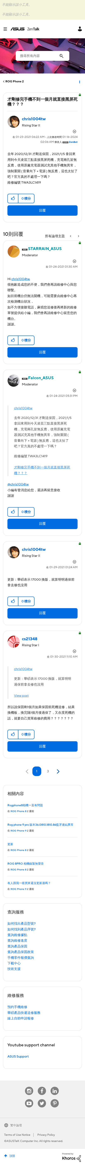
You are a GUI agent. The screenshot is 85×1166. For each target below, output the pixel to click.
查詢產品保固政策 (20, 952)
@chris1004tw (18, 484)
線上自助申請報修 (20, 1018)
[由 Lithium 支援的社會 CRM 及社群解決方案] (71, 1157)
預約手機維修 (17, 1007)
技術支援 (14, 969)
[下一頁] (57, 772)
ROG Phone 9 (18, 830)
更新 (10, 844)
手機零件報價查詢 (20, 958)
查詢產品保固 (17, 946)
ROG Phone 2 (14, 81)
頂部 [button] (12, 1156)
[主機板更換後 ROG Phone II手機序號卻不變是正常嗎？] (78, 236)
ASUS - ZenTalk (25, 29)
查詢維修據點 (17, 935)
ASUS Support (18, 1056)
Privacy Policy (46, 1135)
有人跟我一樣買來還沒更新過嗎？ (29, 883)
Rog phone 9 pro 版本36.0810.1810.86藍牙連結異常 (40, 825)
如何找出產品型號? (21, 924)
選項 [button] (79, 81)
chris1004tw (20, 279)
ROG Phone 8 (18, 811)
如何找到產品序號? (21, 929)
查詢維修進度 (17, 941)
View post (21, 696)
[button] (13, 198)
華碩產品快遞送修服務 (23, 1013)
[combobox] (42, 56)
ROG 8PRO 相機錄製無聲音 (25, 864)
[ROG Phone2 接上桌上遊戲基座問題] (71, 236)
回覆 (42, 210)
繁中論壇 (16, 1125)
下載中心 (14, 963)
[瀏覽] (7, 29)
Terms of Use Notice (17, 1135)
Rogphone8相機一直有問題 (25, 805)
